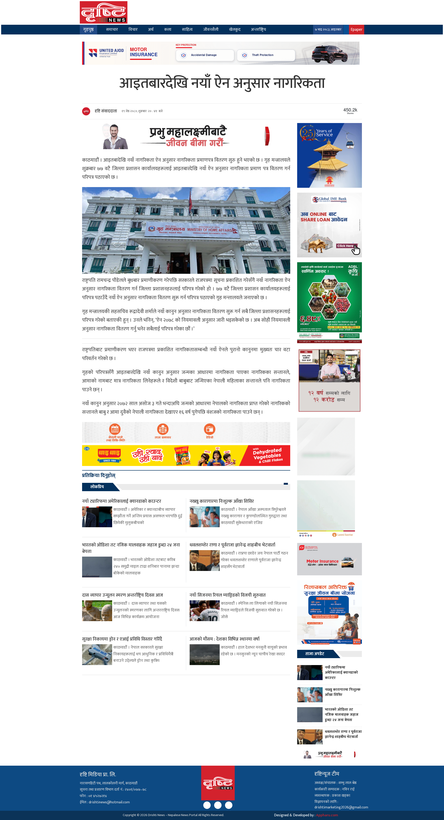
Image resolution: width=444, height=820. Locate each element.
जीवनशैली (211, 29)
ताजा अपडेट (314, 653)
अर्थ (151, 29)
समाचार (112, 29)
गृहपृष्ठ (88, 30)
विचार (133, 29)
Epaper (356, 29)
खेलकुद (234, 29)
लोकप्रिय (97, 487)
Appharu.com (327, 815)
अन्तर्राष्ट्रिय (258, 29)
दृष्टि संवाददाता (106, 111)
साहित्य (187, 29)
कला (167, 29)
